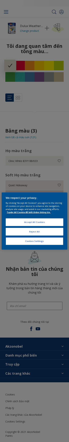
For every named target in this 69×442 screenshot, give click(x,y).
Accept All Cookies (34, 222)
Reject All (34, 231)
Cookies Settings (34, 241)
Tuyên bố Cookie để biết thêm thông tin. (29, 212)
